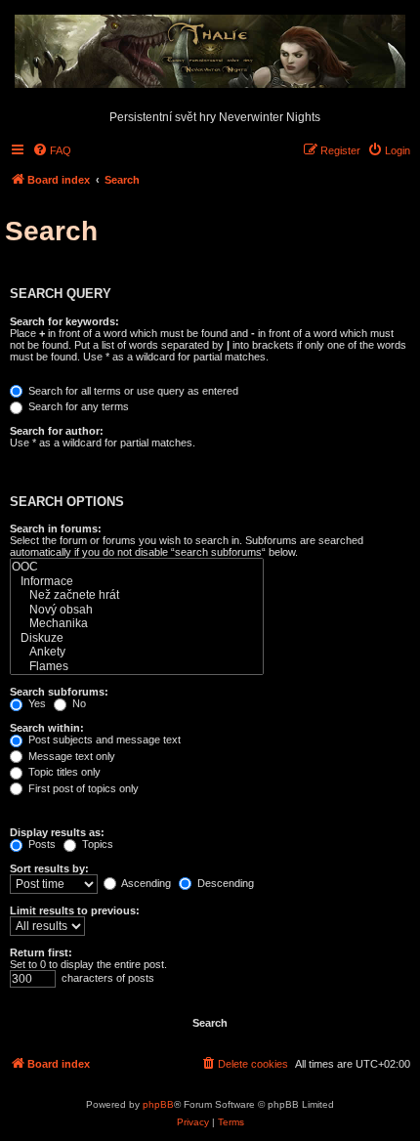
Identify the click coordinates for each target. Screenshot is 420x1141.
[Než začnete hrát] (137, 595)
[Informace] (137, 581)
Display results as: (57, 832)
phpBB (158, 1104)
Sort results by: (49, 868)
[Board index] (210, 53)
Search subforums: (59, 691)
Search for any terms (77, 406)
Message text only (70, 756)
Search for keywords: (64, 321)
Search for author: (57, 431)
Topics (96, 844)
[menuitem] (51, 150)
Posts (40, 844)
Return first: (41, 952)
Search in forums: (56, 528)
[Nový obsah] (137, 610)
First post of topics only (82, 788)
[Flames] (137, 666)
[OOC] (137, 567)
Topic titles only (63, 772)
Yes (35, 703)
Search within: (47, 728)
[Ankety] (137, 652)
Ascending (145, 883)
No (77, 703)
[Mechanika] (137, 623)
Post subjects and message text (103, 739)
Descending (224, 883)
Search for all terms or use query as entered (131, 391)
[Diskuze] (137, 638)
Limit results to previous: (75, 910)
